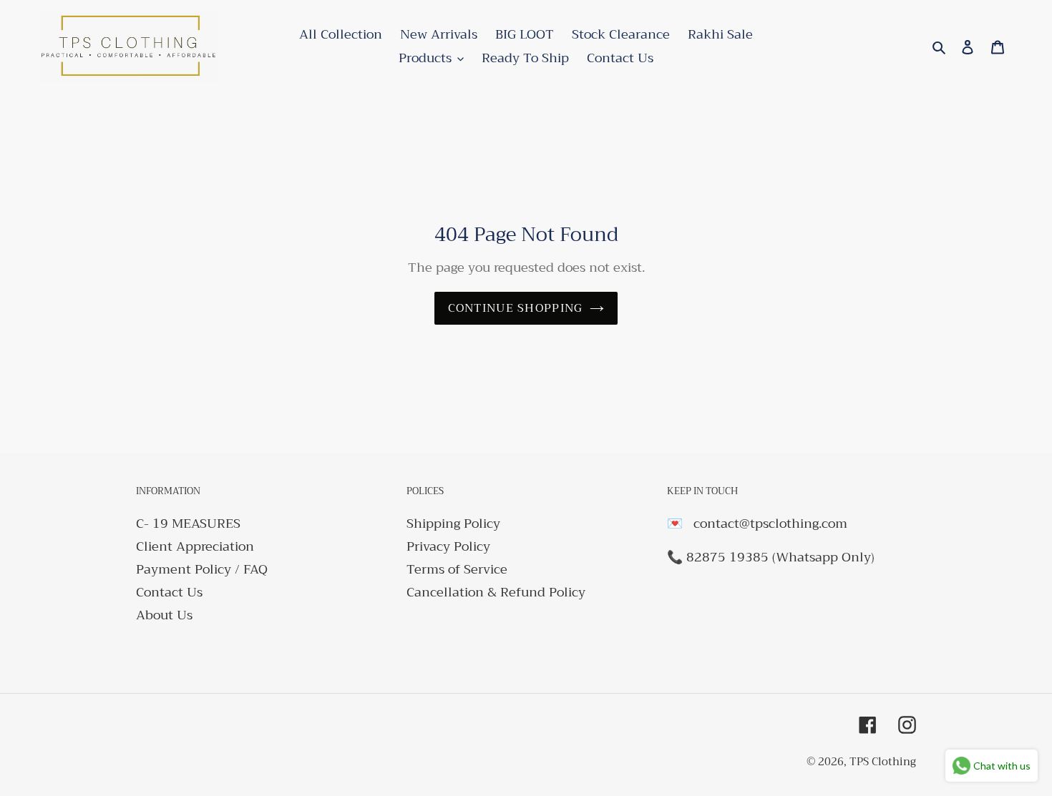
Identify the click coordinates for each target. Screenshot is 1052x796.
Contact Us (169, 592)
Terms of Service (456, 569)
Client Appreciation (195, 546)
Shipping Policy (453, 523)
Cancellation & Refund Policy (495, 592)
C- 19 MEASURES (188, 523)
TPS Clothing (882, 761)
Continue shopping (515, 308)
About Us (164, 615)
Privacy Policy (448, 546)
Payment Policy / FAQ (202, 569)
